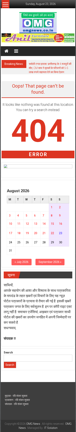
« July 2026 (21, 262)
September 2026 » (50, 262)
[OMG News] (6, 51)
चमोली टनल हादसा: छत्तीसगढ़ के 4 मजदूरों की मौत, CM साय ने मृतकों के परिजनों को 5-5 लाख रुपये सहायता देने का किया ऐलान (50, 68)
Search (8, 352)
